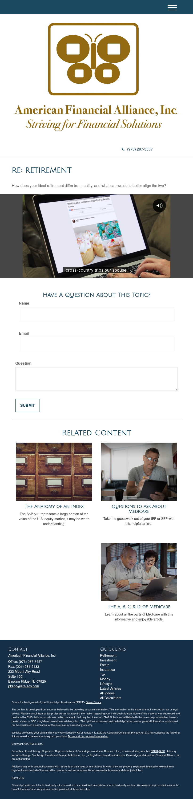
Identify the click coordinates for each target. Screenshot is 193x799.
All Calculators (110, 697)
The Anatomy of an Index (54, 506)
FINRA (154, 751)
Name (24, 303)
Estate (104, 664)
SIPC (162, 751)
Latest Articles (110, 688)
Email (24, 333)
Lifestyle (106, 683)
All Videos (107, 693)
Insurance (107, 669)
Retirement (108, 655)
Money (105, 679)
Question (23, 363)
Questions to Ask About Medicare (139, 509)
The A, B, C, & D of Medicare (139, 606)
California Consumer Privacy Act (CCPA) (130, 732)
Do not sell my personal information (88, 736)
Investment (108, 660)
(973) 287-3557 (140, 149)
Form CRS (18, 777)
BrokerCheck (93, 702)
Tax (102, 674)
